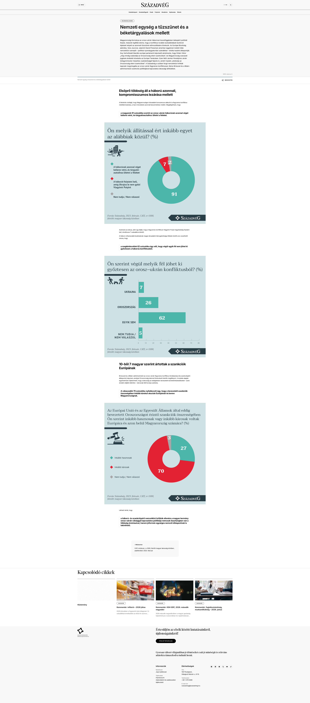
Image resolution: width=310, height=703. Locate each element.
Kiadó (151, 12)
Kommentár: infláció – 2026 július (131, 607)
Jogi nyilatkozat (161, 672)
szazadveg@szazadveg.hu (191, 686)
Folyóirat (157, 12)
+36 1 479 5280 (187, 680)
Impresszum (160, 677)
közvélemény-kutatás (127, 20)
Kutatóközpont (133, 12)
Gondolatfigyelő (143, 12)
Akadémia (165, 12)
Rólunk (179, 12)
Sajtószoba (172, 12)
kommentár (121, 603)
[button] (82, 5)
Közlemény (82, 605)
